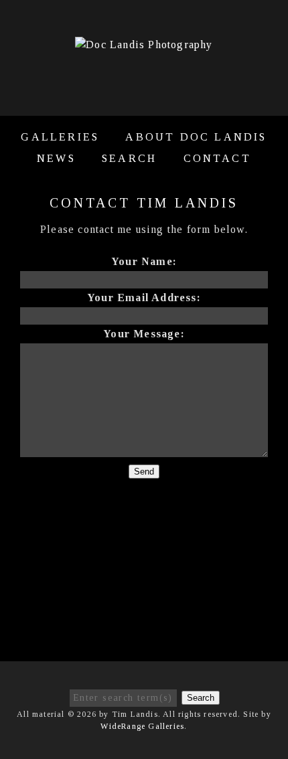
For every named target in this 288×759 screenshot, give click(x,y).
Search (129, 158)
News (56, 158)
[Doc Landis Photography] (143, 44)
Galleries (60, 137)
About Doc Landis (196, 137)
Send (144, 472)
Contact (217, 158)
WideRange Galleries (142, 726)
